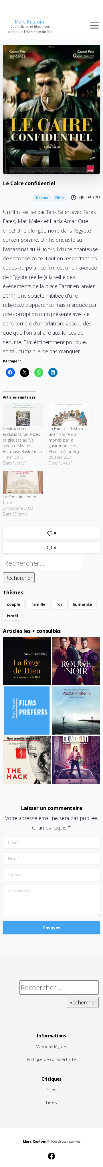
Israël (12, 615)
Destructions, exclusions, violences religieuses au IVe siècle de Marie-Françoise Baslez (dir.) (22, 440)
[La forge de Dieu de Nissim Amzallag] (27, 661)
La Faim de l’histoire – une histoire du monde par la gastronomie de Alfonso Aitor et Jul (68, 440)
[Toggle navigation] (94, 25)
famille (38, 604)
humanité (82, 604)
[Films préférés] (27, 710)
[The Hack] (27, 760)
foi (59, 604)
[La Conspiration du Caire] (23, 482)
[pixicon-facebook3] (51, 1155)
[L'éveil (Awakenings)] (76, 710)
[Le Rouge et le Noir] (76, 661)
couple (13, 604)
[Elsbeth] (76, 760)
